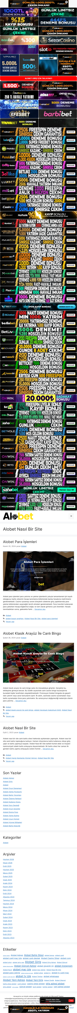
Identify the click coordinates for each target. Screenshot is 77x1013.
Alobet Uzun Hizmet (11, 819)
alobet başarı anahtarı (14, 619)
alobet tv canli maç (60, 973)
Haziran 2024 (8, 904)
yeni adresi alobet (62, 987)
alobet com (65, 958)
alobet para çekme (11, 973)
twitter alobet (48, 987)
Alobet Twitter (37, 977)
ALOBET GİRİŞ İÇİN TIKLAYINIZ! (38, 78)
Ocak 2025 (7, 880)
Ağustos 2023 (8, 938)
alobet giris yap (18, 962)
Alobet (8, 615)
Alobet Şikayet (60, 980)
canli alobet (21, 984)
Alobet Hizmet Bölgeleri (12, 822)
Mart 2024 (7, 914)
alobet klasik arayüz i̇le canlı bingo (19, 710)
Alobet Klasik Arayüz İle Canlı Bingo (32, 633)
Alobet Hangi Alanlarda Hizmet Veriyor (21, 758)
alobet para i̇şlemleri (50, 619)
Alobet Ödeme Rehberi (12, 799)
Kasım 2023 (8, 928)
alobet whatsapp (51, 976)
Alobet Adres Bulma (11, 816)
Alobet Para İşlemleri (20, 542)
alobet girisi (7, 962)
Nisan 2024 (7, 911)
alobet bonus (49, 955)
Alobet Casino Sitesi (50, 958)
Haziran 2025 (8, 870)
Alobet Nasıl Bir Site (32, 619)
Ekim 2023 (7, 931)
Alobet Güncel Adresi (25, 965)
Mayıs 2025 (7, 873)
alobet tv (47, 973)
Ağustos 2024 (8, 897)
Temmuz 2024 (9, 900)
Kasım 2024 (8, 887)
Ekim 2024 (7, 890)
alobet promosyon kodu (27, 973)
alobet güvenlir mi (45, 966)
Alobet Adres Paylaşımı (12, 792)
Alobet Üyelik (49, 980)
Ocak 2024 (7, 921)
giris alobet (7, 987)
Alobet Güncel (62, 962)
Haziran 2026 (8, 859)
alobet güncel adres (8, 966)
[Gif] (38, 215)
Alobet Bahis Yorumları (12, 795)
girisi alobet (15, 987)
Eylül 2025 (7, 866)
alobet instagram (63, 965)
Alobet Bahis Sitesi (34, 955)
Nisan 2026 (7, 863)
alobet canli (59, 955)
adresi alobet (6, 955)
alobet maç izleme (38, 970)
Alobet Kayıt (7, 970)
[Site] (38, 132)
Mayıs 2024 (7, 907)
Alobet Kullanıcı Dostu (12, 802)
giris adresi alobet (55, 983)
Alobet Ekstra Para (10, 812)
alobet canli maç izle (12, 958)
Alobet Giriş (8, 782)
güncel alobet (25, 987)
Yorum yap (10, 622)
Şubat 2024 (8, 917)
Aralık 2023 (7, 924)
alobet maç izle (22, 969)
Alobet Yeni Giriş (34, 980)
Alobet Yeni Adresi (14, 980)
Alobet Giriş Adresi (49, 962)
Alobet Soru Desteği (11, 805)
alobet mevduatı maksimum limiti (47, 710)
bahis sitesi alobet (9, 984)
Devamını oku (40, 609)
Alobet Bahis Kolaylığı (11, 826)
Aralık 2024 (7, 883)
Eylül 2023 (7, 934)
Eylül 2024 (7, 894)
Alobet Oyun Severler (11, 809)
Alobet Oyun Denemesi (12, 788)
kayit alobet (37, 987)
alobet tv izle (23, 976)
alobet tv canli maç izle (9, 976)
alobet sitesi (38, 973)
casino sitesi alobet (36, 984)
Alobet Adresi (8, 778)
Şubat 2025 (7, 876)
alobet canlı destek (31, 958)
